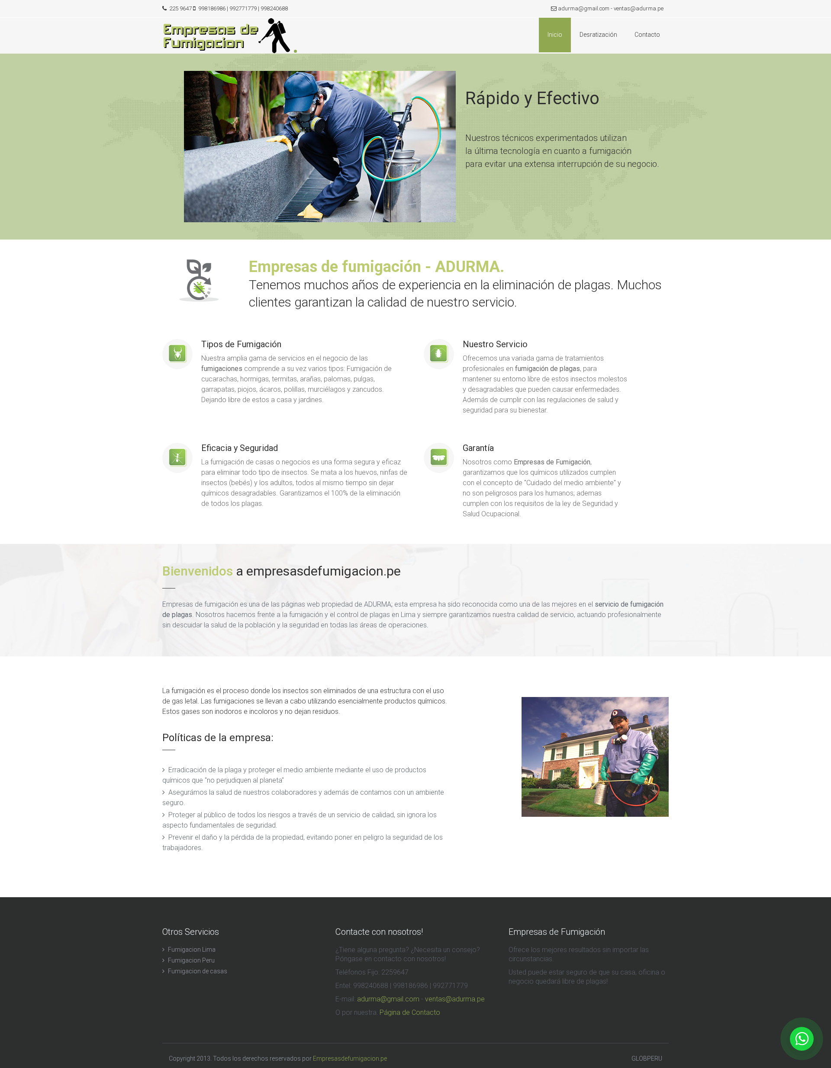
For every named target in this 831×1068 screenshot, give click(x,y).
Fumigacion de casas (197, 971)
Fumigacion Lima (192, 949)
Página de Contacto (410, 1012)
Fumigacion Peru (191, 960)
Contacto (647, 34)
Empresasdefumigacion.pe (350, 1058)
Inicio (555, 34)
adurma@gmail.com (583, 8)
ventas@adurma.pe (639, 8)
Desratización (598, 34)
